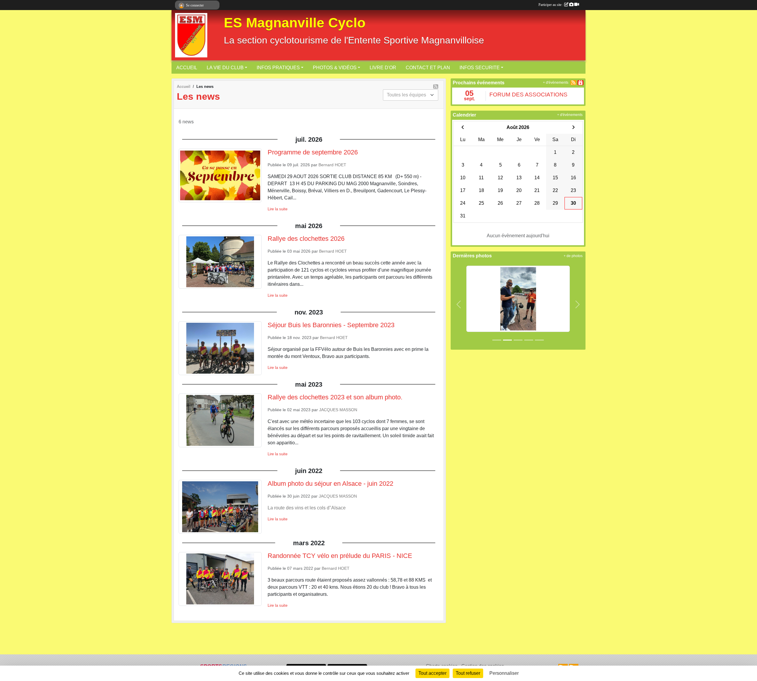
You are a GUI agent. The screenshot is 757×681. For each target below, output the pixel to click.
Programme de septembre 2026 (313, 152)
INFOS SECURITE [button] (480, 67)
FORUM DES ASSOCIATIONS (528, 94)
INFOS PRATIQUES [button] (278, 67)
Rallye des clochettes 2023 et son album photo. (335, 397)
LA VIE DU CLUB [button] (225, 67)
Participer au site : (551, 5)
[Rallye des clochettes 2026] (518, 298)
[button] (458, 304)
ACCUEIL (186, 67)
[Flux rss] (435, 86)
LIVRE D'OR (383, 67)
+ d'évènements (555, 82)
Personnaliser (504, 673)
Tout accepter (432, 673)
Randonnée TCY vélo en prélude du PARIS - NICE (340, 555)
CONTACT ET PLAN (428, 67)
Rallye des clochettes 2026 (306, 238)
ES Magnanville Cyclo (294, 22)
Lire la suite (277, 209)
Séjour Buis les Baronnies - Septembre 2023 (331, 325)
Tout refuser (468, 673)
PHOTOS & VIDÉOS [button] (335, 67)
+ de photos (573, 256)
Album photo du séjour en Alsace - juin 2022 (330, 483)
